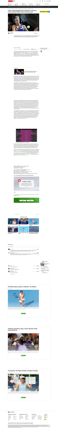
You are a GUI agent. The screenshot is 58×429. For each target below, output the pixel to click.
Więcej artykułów (45, 272)
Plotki (21, 423)
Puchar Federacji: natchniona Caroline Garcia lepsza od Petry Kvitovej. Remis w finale (31, 72)
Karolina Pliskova (22, 53)
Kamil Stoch (39, 415)
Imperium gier (31, 423)
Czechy (18, 214)
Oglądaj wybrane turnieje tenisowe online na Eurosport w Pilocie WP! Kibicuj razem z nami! (26, 194)
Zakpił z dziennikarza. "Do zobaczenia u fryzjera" (47, 264)
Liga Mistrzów (27, 415)
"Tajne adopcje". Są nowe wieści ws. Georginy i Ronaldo (45, 268)
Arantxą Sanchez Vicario (17, 152)
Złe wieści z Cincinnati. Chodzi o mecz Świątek (23, 233)
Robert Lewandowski (34, 415)
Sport (28, 423)
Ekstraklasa (20, 415)
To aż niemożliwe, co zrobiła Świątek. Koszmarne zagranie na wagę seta (33, 233)
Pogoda (9, 423)
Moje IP (23, 423)
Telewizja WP (18, 423)
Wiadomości (25, 423)
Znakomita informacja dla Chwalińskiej (13, 224)
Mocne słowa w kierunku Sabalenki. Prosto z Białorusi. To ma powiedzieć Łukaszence (45, 271)
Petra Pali (18, 150)
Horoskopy (11, 423)
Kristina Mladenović (30, 52)
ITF (14, 214)
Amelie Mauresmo (27, 154)
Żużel (14, 415)
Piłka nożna (9, 415)
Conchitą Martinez (23, 152)
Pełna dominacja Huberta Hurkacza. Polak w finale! (12, 233)
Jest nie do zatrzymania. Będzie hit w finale (23, 225)
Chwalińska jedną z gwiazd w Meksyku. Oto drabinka (34, 225)
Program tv (14, 423)
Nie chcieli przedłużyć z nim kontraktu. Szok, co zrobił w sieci (44, 266)
